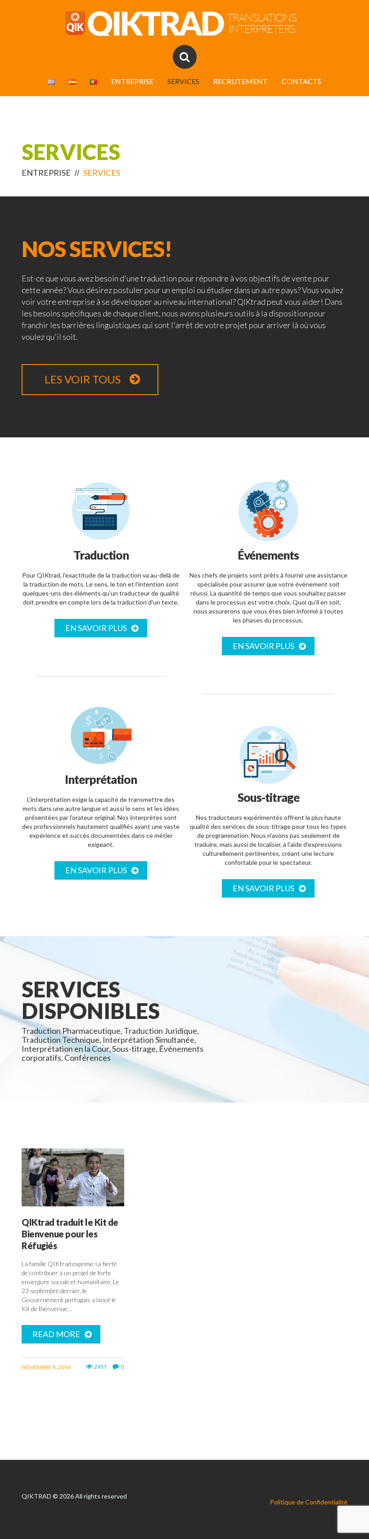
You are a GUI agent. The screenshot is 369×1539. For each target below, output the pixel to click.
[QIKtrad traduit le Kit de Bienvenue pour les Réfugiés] (73, 1177)
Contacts (301, 81)
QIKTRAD (36, 1496)
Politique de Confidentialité (308, 1502)
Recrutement (240, 81)
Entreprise (132, 81)
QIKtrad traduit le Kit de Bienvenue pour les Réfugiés (70, 1234)
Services (183, 81)
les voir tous (83, 379)
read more (56, 1334)
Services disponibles (91, 999)
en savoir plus (96, 628)
